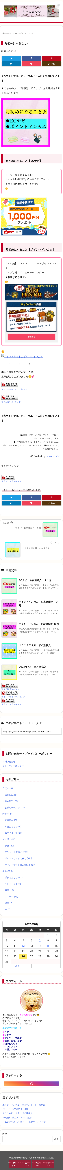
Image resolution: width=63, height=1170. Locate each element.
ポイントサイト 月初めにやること (43, 445)
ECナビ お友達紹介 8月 (15, 1109)
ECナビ (23, 445)
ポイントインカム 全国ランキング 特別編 (23, 1104)
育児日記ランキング (11, 402)
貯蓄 (31, 33)
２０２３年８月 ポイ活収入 (35, 645)
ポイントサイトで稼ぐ (43, 438)
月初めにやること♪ (50, 449)
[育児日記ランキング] (9, 396)
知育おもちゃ (13, 826)
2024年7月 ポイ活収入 (32, 666)
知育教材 (11, 820)
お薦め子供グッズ (15, 807)
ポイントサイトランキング (14, 389)
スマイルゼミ (13, 833)
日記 (31, 435)
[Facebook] (31, 58)
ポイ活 (20, 33)
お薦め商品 (10, 801)
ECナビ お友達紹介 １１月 (35, 580)
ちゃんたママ (53, 456)
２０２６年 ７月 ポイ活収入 (17, 1113)
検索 (4, 1134)
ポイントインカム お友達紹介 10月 (39, 623)
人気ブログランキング (11, 481)
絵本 (9, 903)
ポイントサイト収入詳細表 (20, 864)
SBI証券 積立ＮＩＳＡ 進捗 (16, 1117)
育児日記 (11, 794)
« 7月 (17, 966)
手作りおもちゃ (14, 877)
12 (23, 945)
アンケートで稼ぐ (50, 435)
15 (48, 945)
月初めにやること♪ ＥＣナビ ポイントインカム (37, 442)
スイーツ (11, 896)
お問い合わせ (8, 761)
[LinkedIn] (11, 63)
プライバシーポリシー (13, 765)
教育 (7, 813)
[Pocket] (31, 63)
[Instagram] (31, 1084)
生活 (56, 438)
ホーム (8, 33)
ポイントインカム (10, 445)
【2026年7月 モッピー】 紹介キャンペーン (24, 1121)
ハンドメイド (13, 884)
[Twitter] (11, 58)
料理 (9, 890)
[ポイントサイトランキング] (9, 384)
